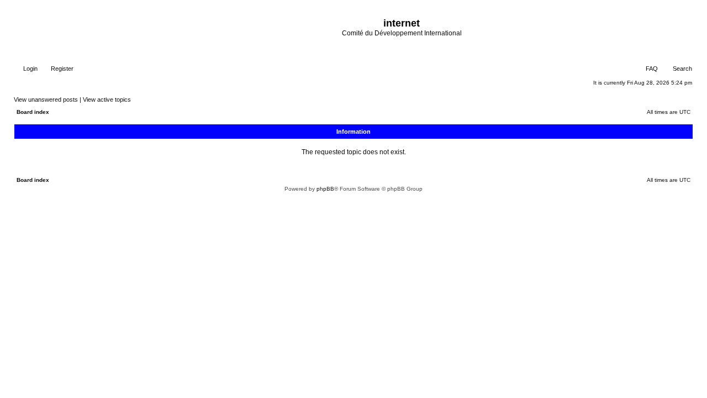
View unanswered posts (46, 99)
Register (61, 68)
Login (30, 68)
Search (681, 68)
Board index (33, 112)
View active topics (107, 99)
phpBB (325, 189)
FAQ (651, 68)
